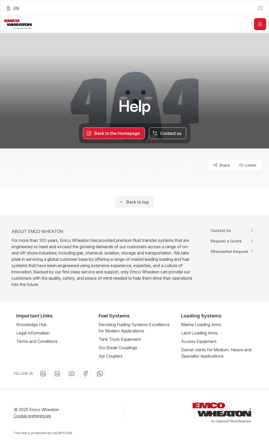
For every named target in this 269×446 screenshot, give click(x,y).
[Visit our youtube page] (71, 374)
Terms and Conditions (37, 341)
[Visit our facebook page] (86, 374)
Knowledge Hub (31, 324)
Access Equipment (198, 341)
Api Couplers (111, 356)
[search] (261, 8)
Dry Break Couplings (118, 347)
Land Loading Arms (199, 333)
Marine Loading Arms (201, 324)
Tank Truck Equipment (120, 339)
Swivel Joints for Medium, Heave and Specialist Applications (216, 353)
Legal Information (33, 333)
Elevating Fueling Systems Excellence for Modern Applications (134, 327)
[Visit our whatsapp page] (100, 374)
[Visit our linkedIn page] (43, 374)
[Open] (260, 24)
